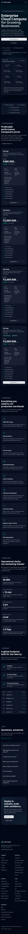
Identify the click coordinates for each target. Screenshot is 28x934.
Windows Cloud (18, 862)
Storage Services (19, 870)
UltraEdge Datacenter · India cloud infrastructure (13, 11)
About (2, 858)
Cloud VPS (17, 858)
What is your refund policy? (10, 761)
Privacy (5, 928)
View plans (14, 43)
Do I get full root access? (10, 757)
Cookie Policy (18, 896)
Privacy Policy (18, 884)
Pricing (16, 875)
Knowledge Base (5, 884)
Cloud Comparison (5, 914)
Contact (3, 865)
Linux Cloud (18, 865)
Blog (2, 907)
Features (3, 909)
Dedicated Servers (19, 867)
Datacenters (4, 862)
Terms (16, 881)
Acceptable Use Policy (20, 891)
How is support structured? (10, 766)
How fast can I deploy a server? (11, 745)
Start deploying (13, 39)
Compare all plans (6, 143)
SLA (16, 888)
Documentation (5, 886)
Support (9, 928)
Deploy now (8, 816)
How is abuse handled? (9, 776)
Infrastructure (4, 860)
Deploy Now (13, 202)
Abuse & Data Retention (21, 900)
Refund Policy (18, 886)
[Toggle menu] (25, 2)
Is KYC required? (7, 771)
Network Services (19, 872)
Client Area (4, 893)
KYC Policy (17, 893)
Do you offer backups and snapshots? (10, 781)
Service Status (4, 891)
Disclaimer (17, 898)
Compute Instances (19, 860)
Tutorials (3, 919)
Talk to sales (9, 820)
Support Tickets (5, 896)
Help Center (4, 881)
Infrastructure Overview (7, 912)
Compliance (4, 870)
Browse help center (6, 738)
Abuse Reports (4, 898)
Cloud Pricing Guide (6, 917)
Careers (3, 867)
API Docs (3, 888)
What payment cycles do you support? (11, 751)
